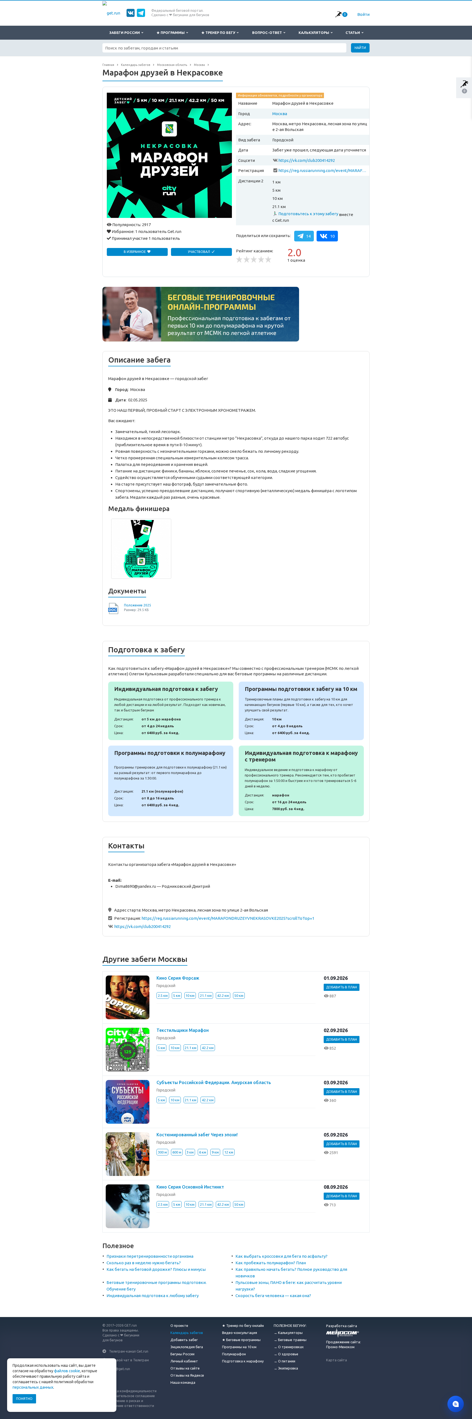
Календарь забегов (186, 1333)
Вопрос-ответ (268, 32)
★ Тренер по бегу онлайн (243, 1325)
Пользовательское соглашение (128, 1396)
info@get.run (119, 1368)
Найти (360, 47)
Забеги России (125, 32)
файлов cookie (67, 1371)
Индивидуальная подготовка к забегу (170, 711)
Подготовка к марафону (243, 1361)
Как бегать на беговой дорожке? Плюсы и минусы (156, 1269)
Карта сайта (336, 1360)
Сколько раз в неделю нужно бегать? (144, 1262)
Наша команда (182, 1382)
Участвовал (199, 251)
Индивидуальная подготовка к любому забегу (153, 1295)
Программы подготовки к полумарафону (170, 781)
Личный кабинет (184, 1361)
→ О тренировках (289, 1347)
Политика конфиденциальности (129, 1391)
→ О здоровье (286, 1354)
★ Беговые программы (241, 1340)
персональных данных (33, 1387)
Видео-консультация (239, 1333)
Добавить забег (184, 1340)
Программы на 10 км (239, 1347)
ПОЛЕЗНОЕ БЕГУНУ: (290, 1325)
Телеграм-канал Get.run (128, 1351)
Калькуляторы (315, 32)
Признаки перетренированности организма (150, 1256)
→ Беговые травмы (290, 1340)
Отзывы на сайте (185, 1368)
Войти (363, 14)
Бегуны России (182, 1354)
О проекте (179, 1325)
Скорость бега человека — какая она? (273, 1295)
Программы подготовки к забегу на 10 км (301, 711)
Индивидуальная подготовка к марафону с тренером (301, 781)
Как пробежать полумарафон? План (270, 1262)
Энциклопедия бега (186, 1347)
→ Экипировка (286, 1368)
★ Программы (171, 32)
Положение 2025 (137, 605)
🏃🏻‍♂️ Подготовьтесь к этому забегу (305, 213)
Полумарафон (234, 1354)
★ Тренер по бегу (219, 32)
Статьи (354, 32)
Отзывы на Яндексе (187, 1375)
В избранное (135, 251)
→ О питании (284, 1361)
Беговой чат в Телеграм (129, 1360)
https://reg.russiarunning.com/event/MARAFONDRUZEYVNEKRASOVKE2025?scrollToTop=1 (322, 170)
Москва (279, 113)
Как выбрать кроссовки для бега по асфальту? (281, 1256)
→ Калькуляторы (288, 1333)
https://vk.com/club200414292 (306, 160)
